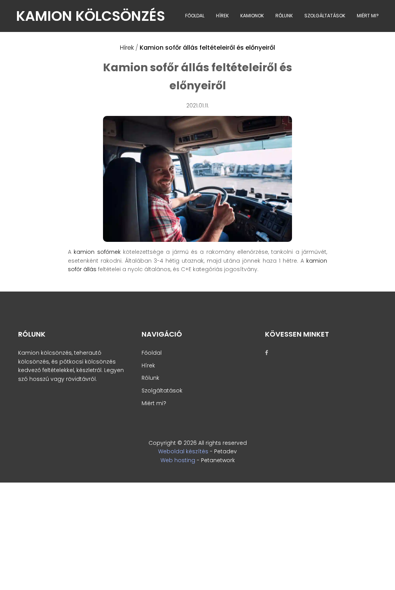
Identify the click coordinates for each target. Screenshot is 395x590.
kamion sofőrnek (97, 252)
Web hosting (177, 460)
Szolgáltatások (324, 15)
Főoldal (194, 15)
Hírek (222, 15)
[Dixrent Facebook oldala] (271, 353)
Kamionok (252, 15)
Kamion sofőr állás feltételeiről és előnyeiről (207, 47)
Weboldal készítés (183, 451)
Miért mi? (368, 15)
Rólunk (284, 15)
